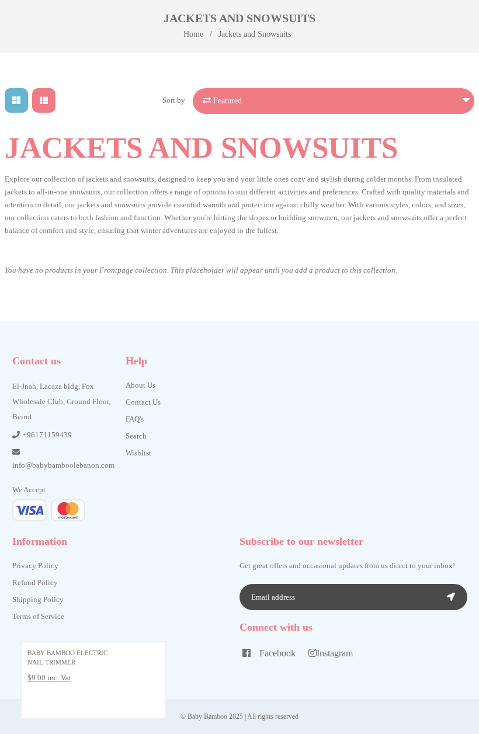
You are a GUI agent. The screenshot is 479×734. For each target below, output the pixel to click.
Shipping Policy (38, 599)
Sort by (173, 100)
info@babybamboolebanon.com (63, 465)
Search (136, 436)
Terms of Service (38, 616)
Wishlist (138, 452)
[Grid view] (16, 100)
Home (193, 34)
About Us (140, 385)
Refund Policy (35, 582)
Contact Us (143, 402)
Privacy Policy (35, 565)
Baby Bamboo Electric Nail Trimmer (67, 657)
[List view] (43, 100)
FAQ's (135, 419)
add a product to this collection (345, 270)
